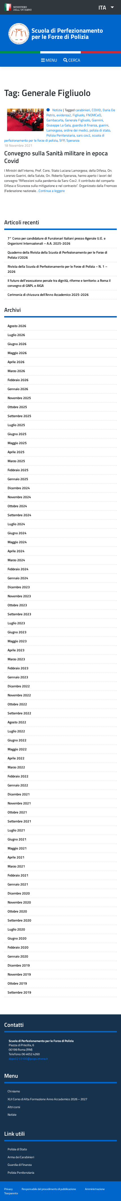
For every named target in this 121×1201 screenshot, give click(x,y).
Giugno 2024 (17, 533)
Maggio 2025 (17, 443)
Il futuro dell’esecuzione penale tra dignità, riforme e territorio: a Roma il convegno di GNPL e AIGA (59, 283)
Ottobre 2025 (17, 407)
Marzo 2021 (16, 866)
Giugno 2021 (17, 839)
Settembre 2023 (19, 614)
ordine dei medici (76, 130)
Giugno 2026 (17, 343)
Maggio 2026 (17, 352)
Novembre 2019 (19, 974)
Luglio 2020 (16, 929)
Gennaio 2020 (18, 956)
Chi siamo (14, 1091)
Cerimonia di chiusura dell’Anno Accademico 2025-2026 (48, 294)
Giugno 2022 (17, 740)
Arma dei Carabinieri (21, 1157)
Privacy (8, 1189)
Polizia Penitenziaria (60, 135)
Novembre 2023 (19, 596)
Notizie (57, 110)
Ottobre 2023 (17, 605)
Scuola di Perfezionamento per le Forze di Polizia (67, 33)
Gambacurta (54, 120)
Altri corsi (14, 1107)
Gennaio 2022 (18, 785)
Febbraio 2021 (18, 875)
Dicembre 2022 (19, 686)
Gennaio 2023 (18, 677)
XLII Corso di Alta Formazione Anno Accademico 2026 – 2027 (47, 1099)
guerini (103, 125)
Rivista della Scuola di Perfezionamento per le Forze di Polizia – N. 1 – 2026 (57, 269)
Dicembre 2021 (19, 794)
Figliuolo (78, 115)
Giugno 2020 (17, 938)
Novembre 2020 (19, 902)
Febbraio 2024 (18, 569)
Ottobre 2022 (17, 704)
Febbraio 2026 (18, 380)
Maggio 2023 (17, 641)
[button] (104, 7)
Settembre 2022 (19, 713)
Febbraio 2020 (18, 947)
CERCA (74, 60)
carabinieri (82, 110)
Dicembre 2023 (19, 587)
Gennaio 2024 (18, 578)
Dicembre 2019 (19, 965)
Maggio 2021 (17, 848)
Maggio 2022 (17, 749)
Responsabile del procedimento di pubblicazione (49, 1189)
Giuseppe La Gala (58, 125)
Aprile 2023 (16, 650)
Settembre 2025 (19, 416)
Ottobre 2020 (17, 911)
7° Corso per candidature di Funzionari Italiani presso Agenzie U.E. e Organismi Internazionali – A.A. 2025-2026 (57, 241)
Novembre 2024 (19, 497)
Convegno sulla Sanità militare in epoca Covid (56, 157)
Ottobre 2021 (17, 812)
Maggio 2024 (17, 542)
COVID (96, 110)
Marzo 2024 (16, 560)
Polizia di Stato (17, 1149)
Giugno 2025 (17, 434)
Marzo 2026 (16, 371)
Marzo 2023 (16, 659)
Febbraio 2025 (18, 470)
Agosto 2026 (17, 325)
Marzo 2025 (16, 461)
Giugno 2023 (17, 632)
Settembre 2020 (19, 920)
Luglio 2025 (16, 425)
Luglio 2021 (16, 830)
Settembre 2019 (19, 992)
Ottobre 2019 (17, 983)
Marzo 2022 (16, 767)
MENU (51, 60)
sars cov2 (83, 135)
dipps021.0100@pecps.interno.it (28, 1059)
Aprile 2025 (16, 452)
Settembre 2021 (19, 821)
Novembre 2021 (19, 803)
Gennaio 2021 (18, 884)
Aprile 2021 (16, 857)
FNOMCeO (93, 115)
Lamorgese (54, 130)
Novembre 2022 (19, 695)
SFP (62, 140)
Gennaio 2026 (18, 389)
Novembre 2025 (19, 398)
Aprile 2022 (16, 758)
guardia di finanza (84, 125)
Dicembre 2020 (19, 893)
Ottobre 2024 (17, 506)
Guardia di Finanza (20, 1164)
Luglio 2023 (16, 623)
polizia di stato (99, 130)
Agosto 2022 (17, 722)
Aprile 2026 (16, 361)
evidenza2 (64, 115)
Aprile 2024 (16, 551)
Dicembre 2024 (19, 488)
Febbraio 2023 (18, 668)
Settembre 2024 (19, 515)
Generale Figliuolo (77, 120)
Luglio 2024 (16, 524)
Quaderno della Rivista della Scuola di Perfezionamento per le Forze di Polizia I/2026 (57, 255)
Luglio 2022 (16, 731)
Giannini (97, 120)
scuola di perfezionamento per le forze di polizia (54, 138)
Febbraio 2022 (18, 776)
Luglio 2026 (16, 334)
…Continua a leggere (50, 190)
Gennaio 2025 (18, 479)
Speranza (72, 140)
